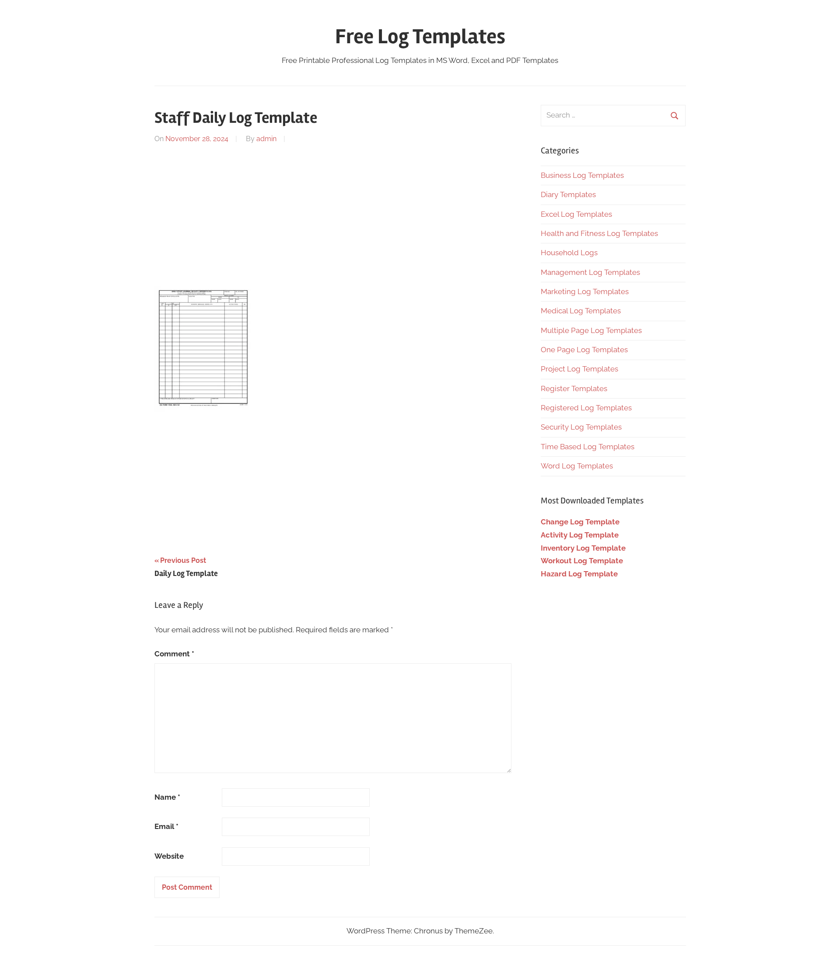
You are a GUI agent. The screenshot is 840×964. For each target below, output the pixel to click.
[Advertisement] (333, 214)
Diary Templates (568, 194)
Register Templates (574, 388)
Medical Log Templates (581, 310)
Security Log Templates (581, 427)
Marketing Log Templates (585, 291)
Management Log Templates (590, 272)
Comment (174, 653)
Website (169, 856)
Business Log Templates (582, 175)
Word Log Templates (577, 465)
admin (266, 139)
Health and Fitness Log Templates (599, 233)
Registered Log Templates (586, 407)
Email (166, 826)
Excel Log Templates (576, 214)
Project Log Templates (579, 368)
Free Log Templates (420, 36)
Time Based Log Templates (587, 446)
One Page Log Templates (584, 349)
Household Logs (569, 252)
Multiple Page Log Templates (591, 330)
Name (167, 797)
